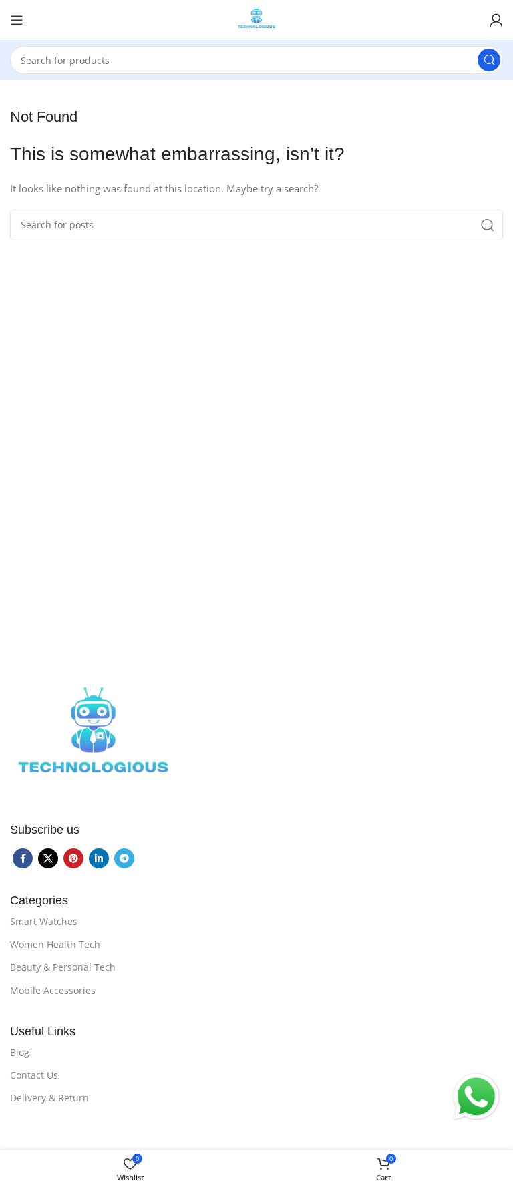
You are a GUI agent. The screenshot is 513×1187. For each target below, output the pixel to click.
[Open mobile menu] (16, 20)
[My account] (496, 20)
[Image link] (93, 738)
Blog (19, 1052)
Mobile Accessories (53, 990)
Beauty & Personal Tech (63, 967)
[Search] (489, 60)
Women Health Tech (55, 944)
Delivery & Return (49, 1097)
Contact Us (34, 1075)
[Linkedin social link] (99, 858)
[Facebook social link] (23, 858)
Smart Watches (43, 921)
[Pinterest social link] (73, 858)
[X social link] (48, 858)
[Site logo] (257, 18)
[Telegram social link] (124, 858)
